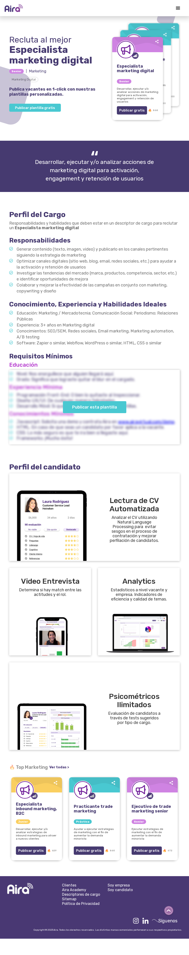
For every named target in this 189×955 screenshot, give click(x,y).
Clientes (69, 885)
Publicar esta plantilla (94, 407)
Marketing (37, 71)
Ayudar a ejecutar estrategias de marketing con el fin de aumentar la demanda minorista (94, 833)
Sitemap (69, 899)
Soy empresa (119, 885)
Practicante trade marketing (93, 809)
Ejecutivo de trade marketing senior (151, 809)
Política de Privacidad (81, 903)
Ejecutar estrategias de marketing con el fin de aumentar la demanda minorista (147, 833)
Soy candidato (120, 890)
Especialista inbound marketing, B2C (36, 809)
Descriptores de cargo (81, 894)
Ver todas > (59, 767)
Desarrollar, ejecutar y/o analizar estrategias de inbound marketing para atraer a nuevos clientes (36, 833)
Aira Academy (74, 890)
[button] (177, 8)
